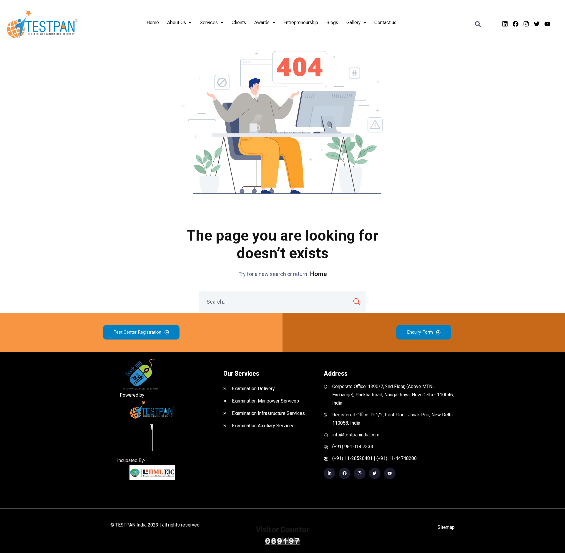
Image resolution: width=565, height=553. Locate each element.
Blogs (332, 22)
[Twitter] (536, 24)
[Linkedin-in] (329, 473)
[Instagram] (526, 24)
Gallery (353, 22)
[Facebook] (515, 24)
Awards (262, 22)
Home (153, 22)
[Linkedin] (505, 24)
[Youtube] (547, 24)
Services (209, 22)
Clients (239, 22)
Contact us (385, 22)
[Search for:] (282, 301)
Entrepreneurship (300, 22)
